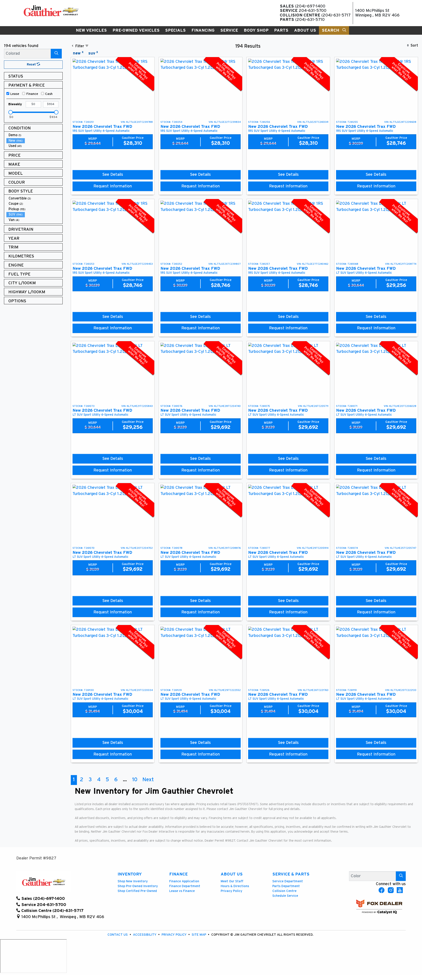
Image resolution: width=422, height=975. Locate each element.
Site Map (199, 934)
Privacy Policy (231, 891)
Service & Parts (290, 874)
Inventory (130, 874)
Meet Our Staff (232, 881)
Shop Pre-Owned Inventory (138, 886)
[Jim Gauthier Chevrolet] (51, 11)
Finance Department (184, 886)
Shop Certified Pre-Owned (137, 891)
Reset (32, 64)
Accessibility (145, 934)
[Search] (56, 53)
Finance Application (184, 881)
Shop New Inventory (133, 881)
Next (148, 779)
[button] (91, 30)
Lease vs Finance (182, 891)
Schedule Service (285, 895)
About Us (232, 874)
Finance (32, 94)
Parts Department (286, 886)
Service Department (287, 881)
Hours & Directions (235, 886)
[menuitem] (34, 135)
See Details (112, 174)
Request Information (112, 186)
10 (134, 779)
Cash (49, 94)
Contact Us (118, 934)
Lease (14, 94)
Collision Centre (284, 891)
